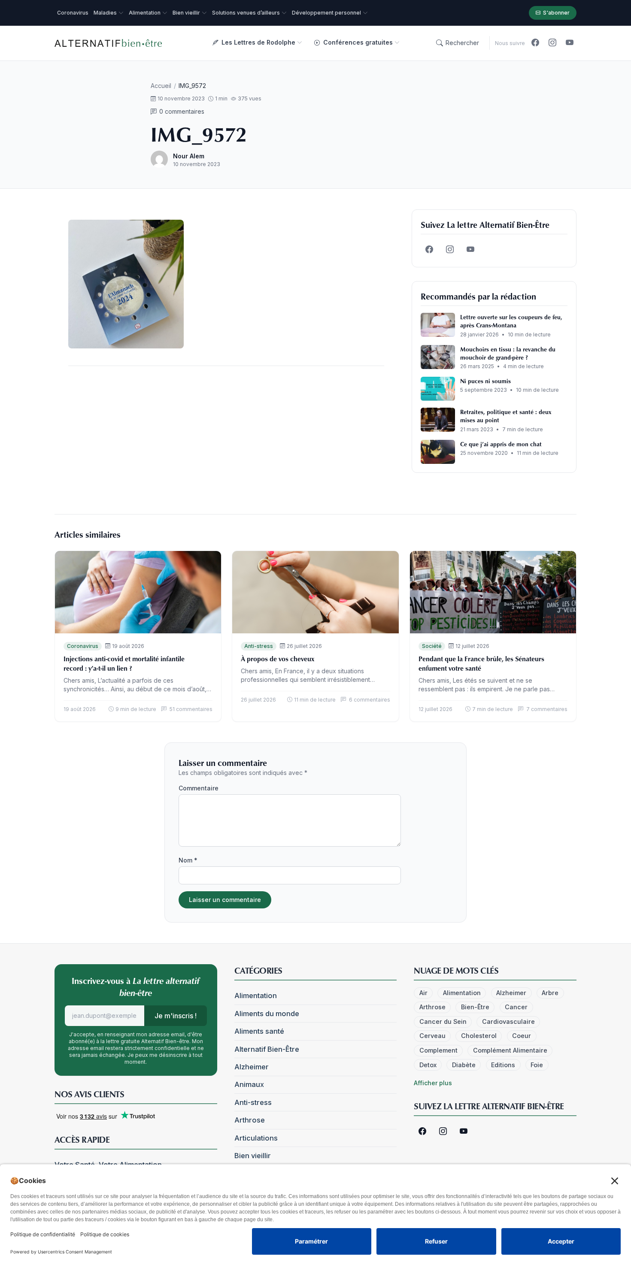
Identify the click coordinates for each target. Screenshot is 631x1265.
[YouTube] (569, 43)
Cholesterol (479, 1035)
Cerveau (432, 1035)
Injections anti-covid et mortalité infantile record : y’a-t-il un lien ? (124, 663)
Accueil (161, 85)
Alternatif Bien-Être (266, 1049)
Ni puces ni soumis (485, 381)
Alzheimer (251, 1066)
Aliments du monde (266, 1013)
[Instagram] (552, 43)
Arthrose (249, 1120)
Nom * (188, 860)
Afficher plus (433, 1082)
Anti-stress (258, 646)
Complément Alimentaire (510, 1050)
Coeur (521, 1035)
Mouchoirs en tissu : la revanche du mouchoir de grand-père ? (507, 353)
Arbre (550, 992)
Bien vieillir (252, 1155)
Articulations (256, 1138)
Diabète (464, 1064)
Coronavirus (82, 646)
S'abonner (556, 12)
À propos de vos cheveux (277, 658)
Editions (503, 1064)
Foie (537, 1064)
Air (423, 992)
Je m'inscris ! (176, 1015)
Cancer (516, 1007)
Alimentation (255, 995)
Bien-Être (475, 1007)
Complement (438, 1050)
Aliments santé (259, 1031)
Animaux (249, 1084)
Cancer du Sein (443, 1021)
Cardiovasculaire (508, 1021)
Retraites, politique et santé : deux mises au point (505, 416)
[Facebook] (535, 43)
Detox (428, 1064)
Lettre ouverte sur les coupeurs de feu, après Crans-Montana (511, 321)
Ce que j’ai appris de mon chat (501, 444)
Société (432, 646)
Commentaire (198, 788)
